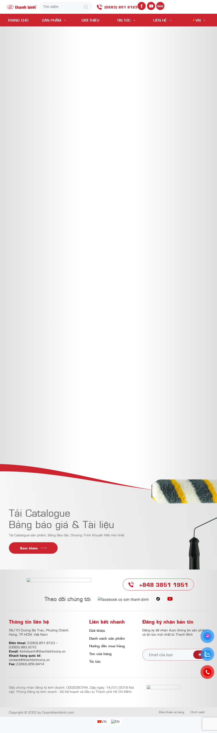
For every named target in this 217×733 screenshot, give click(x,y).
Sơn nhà (129, 355)
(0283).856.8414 (30, 664)
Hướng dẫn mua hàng (107, 645)
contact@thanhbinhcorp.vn (29, 659)
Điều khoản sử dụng (171, 712)
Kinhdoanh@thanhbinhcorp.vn (42, 651)
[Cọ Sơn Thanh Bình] (21, 6)
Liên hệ (160, 20)
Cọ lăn (107, 355)
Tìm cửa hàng (100, 653)
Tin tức (124, 20)
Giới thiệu (90, 20)
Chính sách (197, 712)
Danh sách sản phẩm (107, 638)
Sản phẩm (51, 20)
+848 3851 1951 (163, 584)
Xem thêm (29, 548)
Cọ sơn (86, 355)
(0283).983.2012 (22, 647)
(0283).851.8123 (41, 642)
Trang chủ (18, 20)
